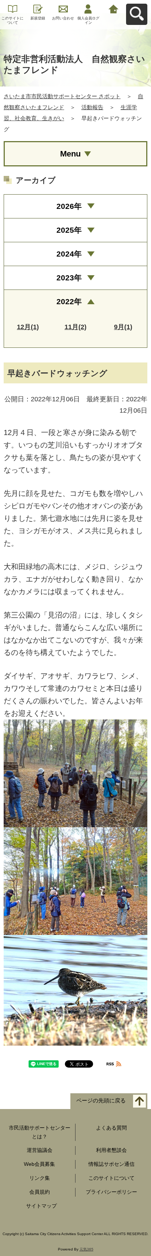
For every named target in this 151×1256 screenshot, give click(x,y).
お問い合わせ (63, 18)
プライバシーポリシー (111, 1192)
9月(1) (123, 327)
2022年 (69, 301)
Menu (70, 153)
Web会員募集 (39, 1164)
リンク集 (39, 1178)
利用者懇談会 (111, 1150)
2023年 (69, 277)
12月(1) (28, 327)
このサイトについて (12, 20)
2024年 (69, 254)
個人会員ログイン (88, 20)
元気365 (86, 1249)
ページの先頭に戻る (101, 1100)
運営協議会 (39, 1150)
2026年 (69, 206)
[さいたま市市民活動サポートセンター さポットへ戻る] (113, 8)
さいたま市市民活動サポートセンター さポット (62, 96)
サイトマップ (41, 1206)
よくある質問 (111, 1128)
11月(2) (75, 327)
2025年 (69, 230)
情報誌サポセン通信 (111, 1164)
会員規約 (39, 1192)
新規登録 (37, 18)
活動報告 (92, 107)
